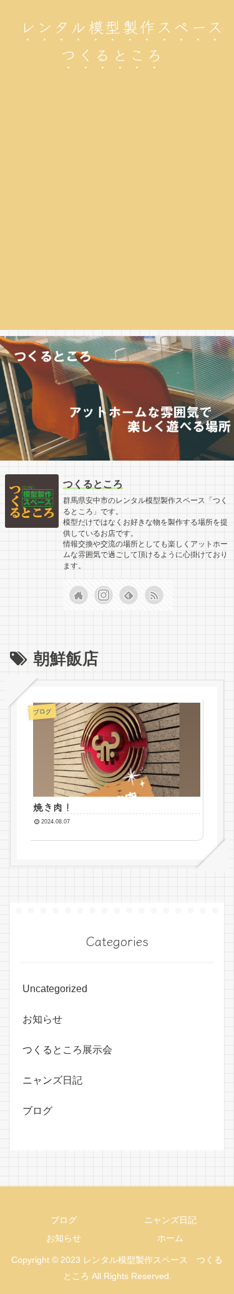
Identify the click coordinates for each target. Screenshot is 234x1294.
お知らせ (42, 1019)
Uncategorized (54, 988)
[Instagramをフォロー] (103, 595)
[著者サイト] (78, 595)
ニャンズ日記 (52, 1080)
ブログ (37, 1110)
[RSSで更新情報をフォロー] (154, 595)
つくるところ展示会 (67, 1049)
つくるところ (93, 484)
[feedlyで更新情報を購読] (128, 595)
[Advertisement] (117, 213)
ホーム (170, 1238)
